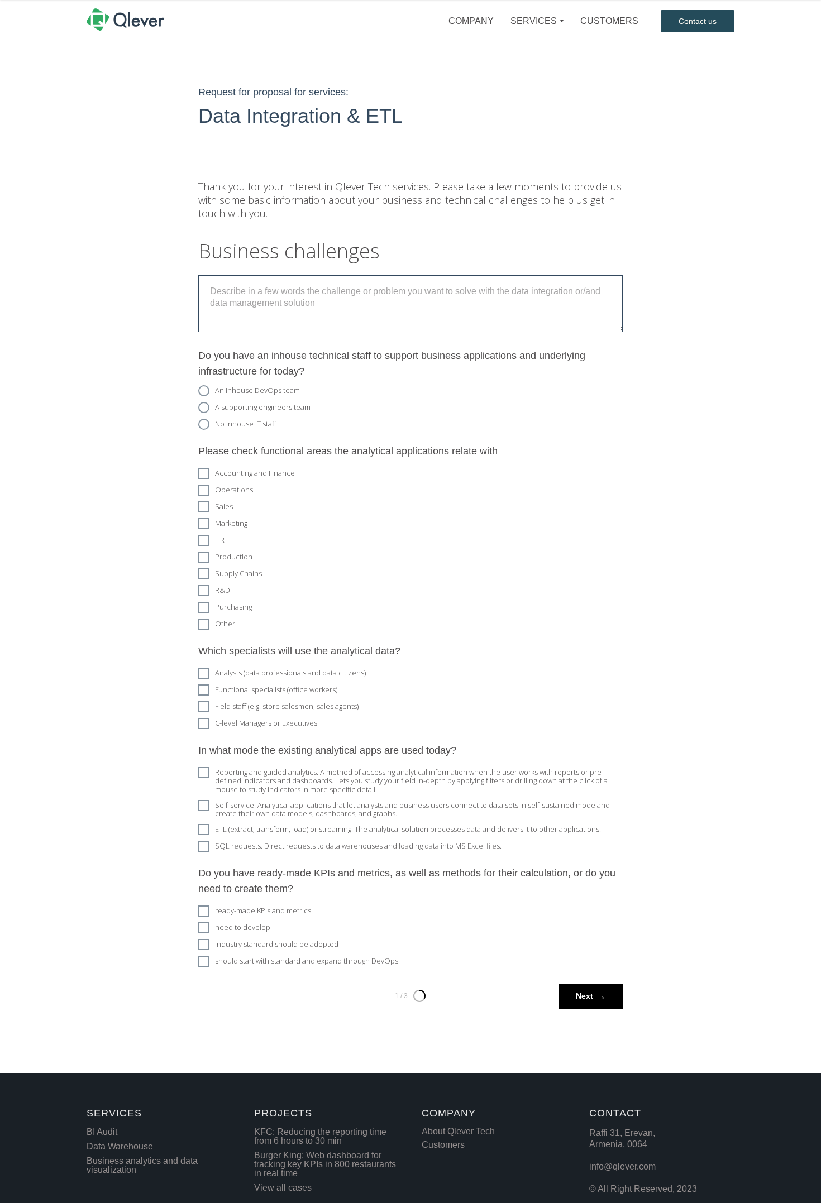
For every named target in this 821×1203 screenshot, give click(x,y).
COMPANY (471, 21)
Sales (224, 506)
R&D (222, 590)
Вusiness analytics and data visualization (142, 1165)
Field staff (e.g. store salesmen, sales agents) (287, 706)
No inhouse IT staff (245, 424)
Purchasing (233, 607)
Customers (443, 1144)
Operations (234, 490)
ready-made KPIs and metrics (263, 910)
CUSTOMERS (609, 21)
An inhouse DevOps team (257, 390)
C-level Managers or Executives (266, 723)
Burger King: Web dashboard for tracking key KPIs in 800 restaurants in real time (325, 1164)
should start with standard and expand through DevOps (306, 961)
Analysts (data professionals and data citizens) (290, 673)
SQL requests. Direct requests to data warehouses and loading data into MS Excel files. (358, 846)
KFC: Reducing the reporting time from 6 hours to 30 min (320, 1136)
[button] (697, 21)
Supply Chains (238, 573)
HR (220, 540)
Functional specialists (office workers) (276, 689)
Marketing (231, 523)
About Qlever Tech (458, 1131)
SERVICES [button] (533, 21)
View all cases (283, 1187)
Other (225, 624)
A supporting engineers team (263, 407)
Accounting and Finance (255, 473)
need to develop (242, 927)
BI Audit (102, 1132)
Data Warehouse (120, 1146)
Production (233, 557)
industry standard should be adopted (276, 944)
